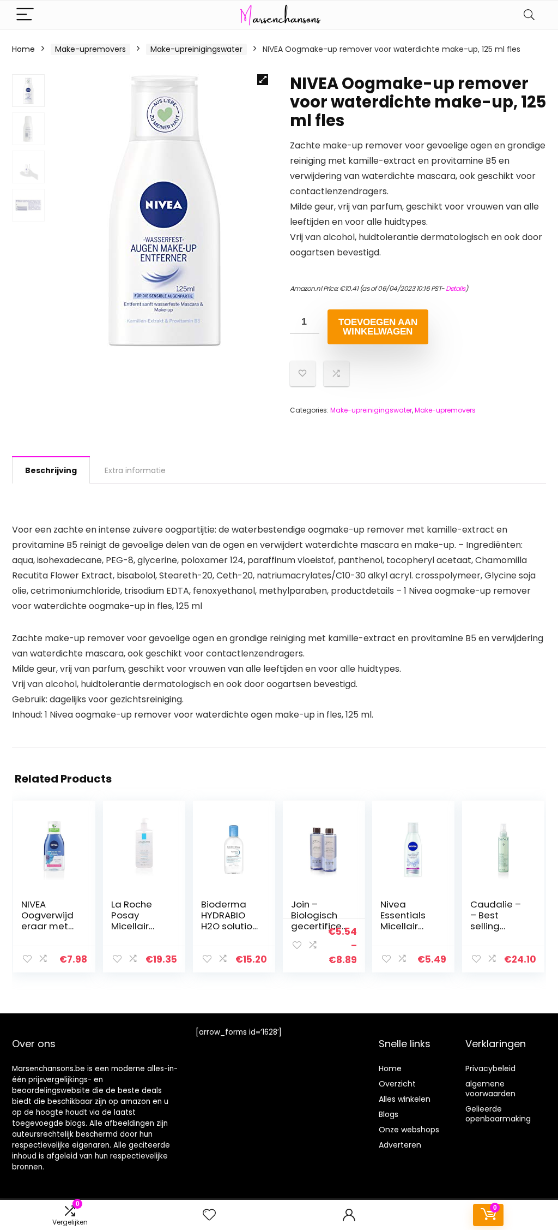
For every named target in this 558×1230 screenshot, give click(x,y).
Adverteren (400, 1144)
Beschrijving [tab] (51, 470)
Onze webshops (409, 1129)
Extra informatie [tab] (135, 470)
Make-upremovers (90, 49)
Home (23, 49)
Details (455, 288)
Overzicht (397, 1083)
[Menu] (25, 15)
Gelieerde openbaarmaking (498, 1113)
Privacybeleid (490, 1068)
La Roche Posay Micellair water (131, 921)
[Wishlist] (209, 1215)
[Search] (529, 15)
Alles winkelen (404, 1099)
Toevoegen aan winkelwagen (377, 327)
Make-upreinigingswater (196, 49)
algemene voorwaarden (490, 1088)
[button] (262, 79)
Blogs (388, 1114)
